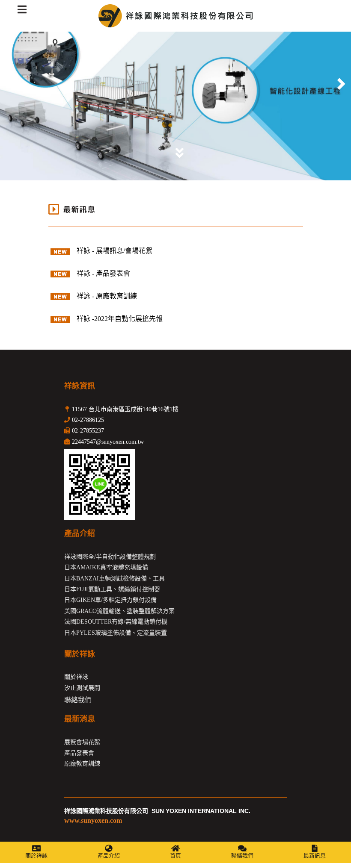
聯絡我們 (242, 855)
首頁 (175, 855)
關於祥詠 (36, 855)
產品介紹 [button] (109, 855)
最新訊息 (314, 855)
